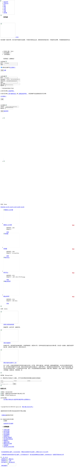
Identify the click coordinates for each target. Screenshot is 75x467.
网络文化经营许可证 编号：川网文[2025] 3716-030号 (34, 451)
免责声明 (15, 399)
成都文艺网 (6, 442)
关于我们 (6, 399)
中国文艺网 (6, 429)
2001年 (22, 207)
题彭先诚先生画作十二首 (10, 362)
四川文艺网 (6, 431)
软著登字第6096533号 (58, 454)
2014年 (11, 207)
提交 (2, 111)
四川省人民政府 (8, 437)
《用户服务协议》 (12, 93)
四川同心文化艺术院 (9, 446)
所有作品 (3, 207)
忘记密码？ (13, 67)
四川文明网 (6, 432)
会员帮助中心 (26, 399)
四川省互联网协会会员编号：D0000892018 (41, 454)
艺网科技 (4, 415)
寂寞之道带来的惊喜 (9, 324)
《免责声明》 (11, 91)
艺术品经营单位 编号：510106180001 (10, 451)
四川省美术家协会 (8, 439)
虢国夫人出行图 (8, 224)
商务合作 (10, 399)
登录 (2, 70)
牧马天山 (6, 272)
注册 (5, 70)
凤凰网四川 (6, 436)
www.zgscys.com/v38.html (10, 19)
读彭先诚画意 (7, 342)
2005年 (19, 207)
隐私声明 (20, 399)
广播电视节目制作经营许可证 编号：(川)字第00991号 (15, 454)
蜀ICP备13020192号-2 (27, 406)
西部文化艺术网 (8, 443)
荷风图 (5, 248)
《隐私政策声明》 (22, 93)
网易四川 (6, 440)
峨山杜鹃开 (6, 296)
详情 (7, 232)
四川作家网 (6, 434)
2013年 (15, 207)
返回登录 (6, 111)
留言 (15, 383)
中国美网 (6, 445)
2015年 (7, 207)
